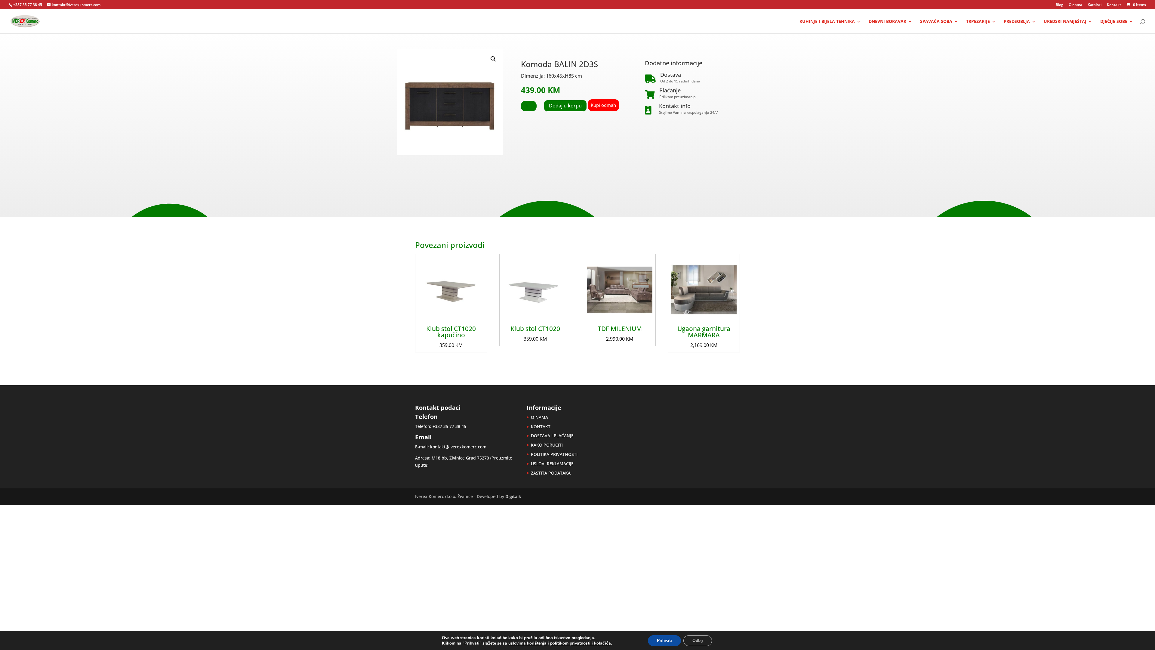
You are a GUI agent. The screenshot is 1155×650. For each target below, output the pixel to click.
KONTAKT (540, 426)
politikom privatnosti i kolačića (580, 643)
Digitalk (513, 496)
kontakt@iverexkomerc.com (458, 447)
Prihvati (664, 640)
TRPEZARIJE (978, 21)
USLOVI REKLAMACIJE (552, 463)
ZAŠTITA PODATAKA (551, 473)
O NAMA (539, 417)
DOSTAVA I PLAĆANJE (552, 435)
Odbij (697, 640)
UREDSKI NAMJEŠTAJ (1065, 21)
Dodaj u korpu (565, 105)
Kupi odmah (603, 105)
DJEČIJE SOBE (1113, 21)
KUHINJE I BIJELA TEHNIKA (827, 21)
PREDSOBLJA (1017, 21)
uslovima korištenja (527, 643)
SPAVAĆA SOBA (936, 21)
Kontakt (1114, 5)
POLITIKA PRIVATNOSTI (554, 454)
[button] (493, 59)
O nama (1075, 5)
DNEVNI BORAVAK (887, 21)
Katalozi (1094, 5)
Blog (1059, 5)
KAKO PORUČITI (547, 445)
